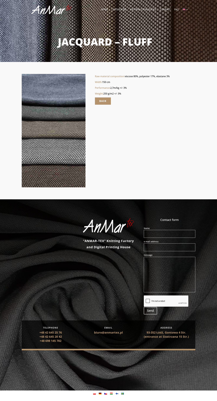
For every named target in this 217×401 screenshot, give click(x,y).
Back (102, 101)
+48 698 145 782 (50, 341)
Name (147, 228)
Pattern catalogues (143, 9)
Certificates (119, 9)
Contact (165, 9)
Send (150, 311)
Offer (104, 9)
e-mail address (151, 241)
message (148, 255)
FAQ (176, 9)
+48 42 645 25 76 (50, 332)
